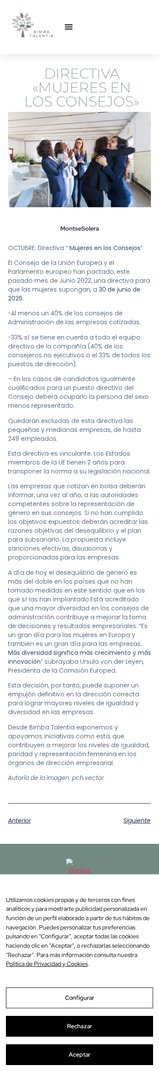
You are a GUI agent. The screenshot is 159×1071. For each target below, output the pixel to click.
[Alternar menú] (68, 26)
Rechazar (79, 1026)
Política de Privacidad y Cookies (47, 964)
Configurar (79, 997)
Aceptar (80, 1054)
